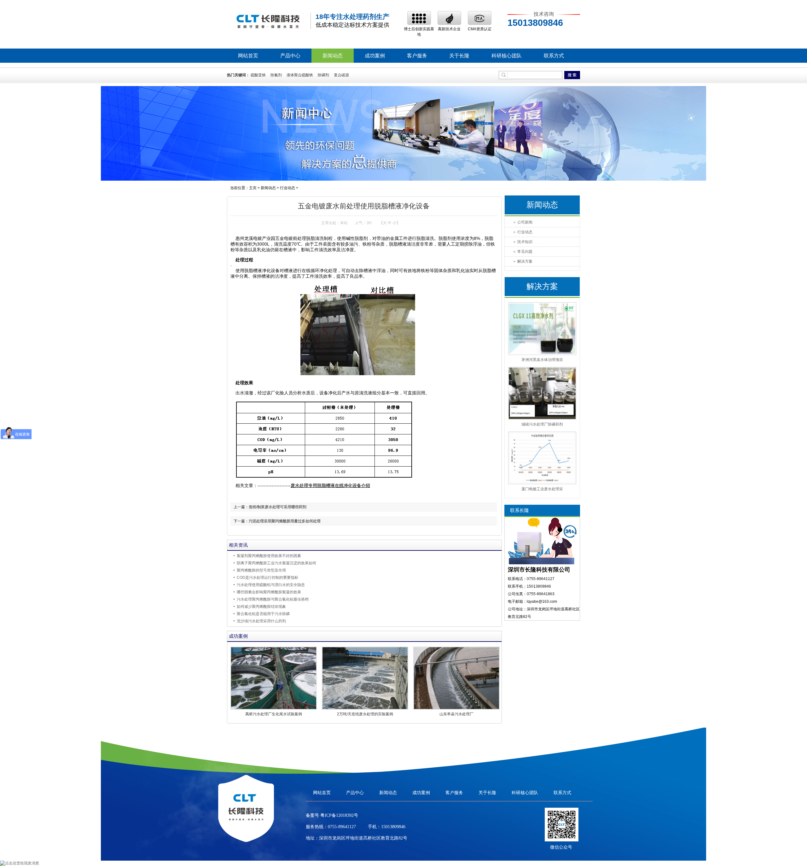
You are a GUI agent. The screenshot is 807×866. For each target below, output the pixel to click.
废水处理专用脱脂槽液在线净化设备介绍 (330, 485)
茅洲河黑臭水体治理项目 (542, 359)
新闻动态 (332, 55)
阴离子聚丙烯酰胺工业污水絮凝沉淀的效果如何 (276, 563)
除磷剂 (323, 75)
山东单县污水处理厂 (456, 714)
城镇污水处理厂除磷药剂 (542, 424)
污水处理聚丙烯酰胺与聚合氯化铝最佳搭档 (273, 599)
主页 (253, 188)
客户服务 (417, 55)
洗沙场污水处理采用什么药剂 (261, 621)
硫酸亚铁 (258, 75)
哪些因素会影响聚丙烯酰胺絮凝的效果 (269, 592)
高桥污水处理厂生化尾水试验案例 (273, 714)
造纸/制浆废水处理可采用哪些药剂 (277, 507)
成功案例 (375, 55)
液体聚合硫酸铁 (300, 75)
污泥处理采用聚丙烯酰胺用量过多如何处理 (285, 521)
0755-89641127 (342, 826)
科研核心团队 (506, 55)
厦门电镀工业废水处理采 (542, 489)
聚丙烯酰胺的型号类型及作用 (261, 570)
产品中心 (290, 55)
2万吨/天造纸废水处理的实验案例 (365, 714)
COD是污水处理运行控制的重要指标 (267, 577)
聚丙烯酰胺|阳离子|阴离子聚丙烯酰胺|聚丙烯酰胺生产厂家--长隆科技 (268, 20)
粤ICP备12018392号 (338, 815)
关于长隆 (459, 55)
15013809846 (393, 826)
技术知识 (524, 242)
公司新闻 (524, 222)
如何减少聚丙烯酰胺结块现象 (261, 606)
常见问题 (524, 251)
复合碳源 (341, 75)
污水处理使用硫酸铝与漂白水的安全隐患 (271, 585)
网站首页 (248, 55)
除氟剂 (276, 75)
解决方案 (524, 261)
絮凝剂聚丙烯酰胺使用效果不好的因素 (269, 556)
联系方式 (554, 55)
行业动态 (287, 188)
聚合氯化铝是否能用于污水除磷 (263, 614)
